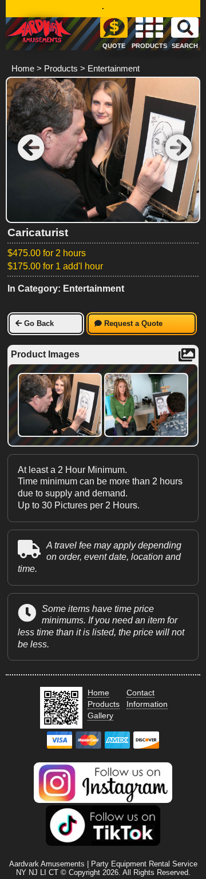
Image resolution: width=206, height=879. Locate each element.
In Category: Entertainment (65, 288)
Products (61, 68)
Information (147, 704)
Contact (140, 692)
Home (22, 68)
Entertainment (114, 68)
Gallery (100, 715)
